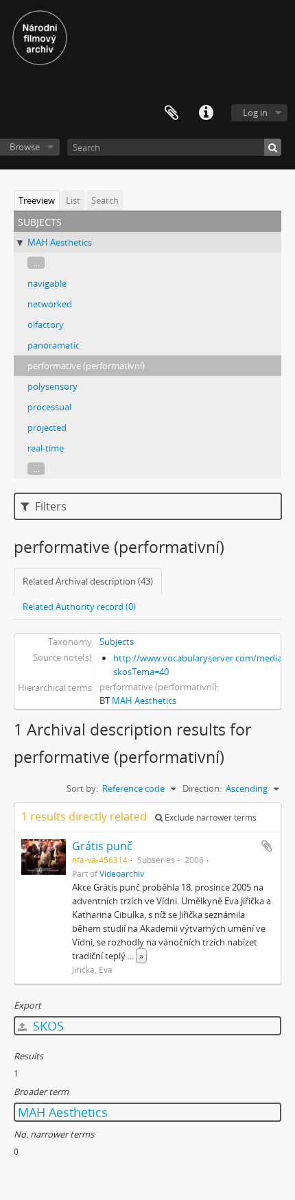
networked (49, 304)
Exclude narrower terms (210, 817)
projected (47, 427)
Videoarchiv (121, 873)
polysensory (52, 386)
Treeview (37, 200)
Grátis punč (102, 846)
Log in (255, 112)
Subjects (116, 641)
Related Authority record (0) (79, 606)
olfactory (45, 324)
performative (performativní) (86, 366)
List (73, 200)
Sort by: (82, 788)
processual (49, 407)
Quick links (206, 113)
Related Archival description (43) (88, 581)
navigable (47, 283)
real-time (45, 448)
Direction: (202, 788)
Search (105, 200)
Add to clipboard (267, 846)
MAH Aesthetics (59, 242)
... (36, 263)
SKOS (47, 1025)
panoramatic (53, 345)
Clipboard (171, 113)
